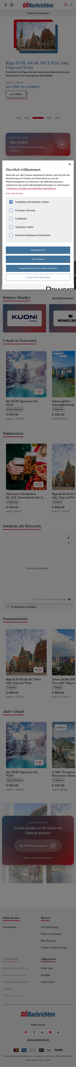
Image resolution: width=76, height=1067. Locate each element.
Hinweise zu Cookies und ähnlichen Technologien (31, 188)
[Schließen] (70, 164)
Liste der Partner (14, 193)
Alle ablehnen (38, 250)
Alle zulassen (38, 259)
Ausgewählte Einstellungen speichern (38, 268)
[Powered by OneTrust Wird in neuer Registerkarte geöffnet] (58, 287)
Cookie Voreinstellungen (37, 277)
